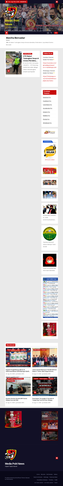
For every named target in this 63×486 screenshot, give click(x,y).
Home (8, 40)
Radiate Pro (46, 116)
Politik (56, 480)
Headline (44, 350)
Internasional (11, 380)
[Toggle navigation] (48, 33)
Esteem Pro (46, 112)
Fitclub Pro (46, 119)
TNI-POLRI (23, 350)
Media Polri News (14, 463)
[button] (51, 32)
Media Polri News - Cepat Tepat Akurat (51, 311)
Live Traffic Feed (51, 279)
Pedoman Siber (53, 477)
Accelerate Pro (47, 108)
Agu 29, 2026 (11, 374)
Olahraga (45, 477)
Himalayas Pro (47, 123)
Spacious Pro (47, 97)
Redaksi (36, 63)
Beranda (43, 474)
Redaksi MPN (20, 374)
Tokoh (55, 482)
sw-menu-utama (38, 482)
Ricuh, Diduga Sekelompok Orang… (49, 301)
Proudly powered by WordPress (13, 477)
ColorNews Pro (47, 105)
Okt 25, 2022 (28, 63)
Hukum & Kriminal (27, 53)
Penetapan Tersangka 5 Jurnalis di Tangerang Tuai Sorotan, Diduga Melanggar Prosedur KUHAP (43, 400)
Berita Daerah (37, 350)
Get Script (47, 317)
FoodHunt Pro (47, 101)
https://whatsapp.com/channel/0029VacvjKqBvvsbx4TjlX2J (49, 79)
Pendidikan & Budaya (42, 480)
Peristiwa (51, 480)
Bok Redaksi (50, 474)
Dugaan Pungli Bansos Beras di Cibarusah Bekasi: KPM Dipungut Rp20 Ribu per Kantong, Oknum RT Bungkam (17, 371)
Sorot (18, 350)
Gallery (55, 474)
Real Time (51, 317)
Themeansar (9, 479)
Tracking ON (56, 317)
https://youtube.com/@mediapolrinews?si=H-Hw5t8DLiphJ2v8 (49, 65)
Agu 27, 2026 (38, 374)
